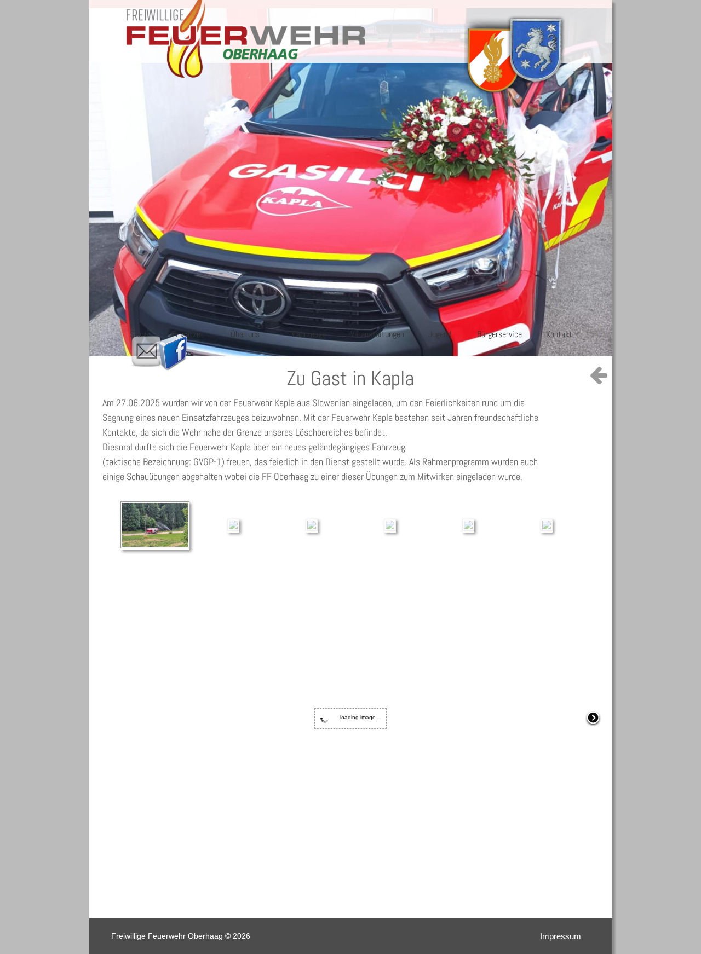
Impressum (560, 936)
